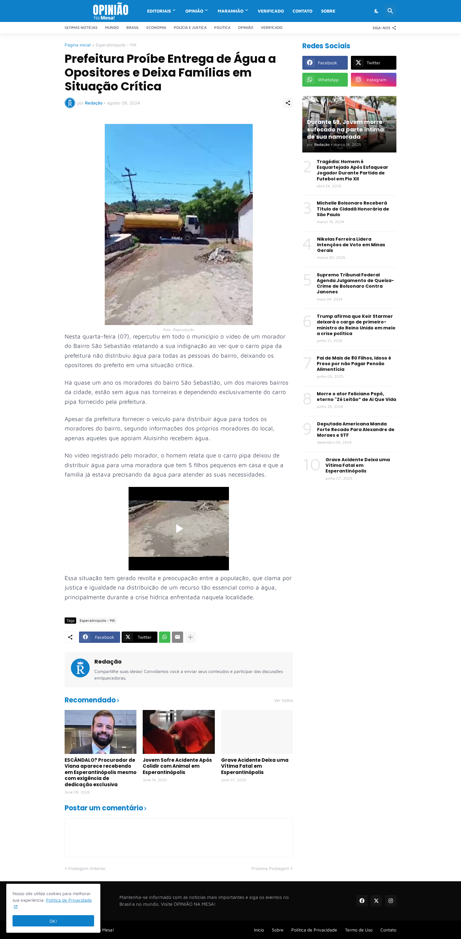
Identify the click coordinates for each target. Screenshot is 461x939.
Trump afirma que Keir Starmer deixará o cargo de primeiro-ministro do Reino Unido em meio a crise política (356, 324)
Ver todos (283, 700)
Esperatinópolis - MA (116, 45)
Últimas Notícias (81, 27)
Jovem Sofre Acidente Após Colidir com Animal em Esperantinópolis (177, 766)
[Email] (177, 637)
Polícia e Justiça (190, 27)
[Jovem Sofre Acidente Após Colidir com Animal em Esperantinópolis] (179, 732)
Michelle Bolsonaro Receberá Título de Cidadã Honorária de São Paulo (353, 208)
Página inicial (78, 45)
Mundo (112, 27)
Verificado (271, 10)
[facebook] (362, 900)
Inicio (259, 929)
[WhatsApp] (164, 637)
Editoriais (159, 10)
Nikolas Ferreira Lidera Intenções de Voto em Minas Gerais (351, 244)
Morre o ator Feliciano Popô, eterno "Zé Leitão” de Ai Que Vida (356, 396)
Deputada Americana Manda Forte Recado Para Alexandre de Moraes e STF (356, 429)
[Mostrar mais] (190, 637)
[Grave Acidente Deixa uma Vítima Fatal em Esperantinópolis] (257, 732)
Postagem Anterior (87, 868)
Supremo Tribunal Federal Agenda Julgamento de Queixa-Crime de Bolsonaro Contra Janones (355, 283)
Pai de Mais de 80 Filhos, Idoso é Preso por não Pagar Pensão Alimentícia (354, 363)
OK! (53, 921)
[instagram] (390, 900)
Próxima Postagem (270, 868)
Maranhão (230, 10)
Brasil (132, 27)
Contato (302, 10)
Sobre (328, 10)
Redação (108, 661)
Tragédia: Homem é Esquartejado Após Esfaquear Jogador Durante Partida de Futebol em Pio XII (352, 170)
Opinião (194, 10)
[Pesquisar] (390, 11)
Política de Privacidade (314, 929)
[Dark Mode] (376, 11)
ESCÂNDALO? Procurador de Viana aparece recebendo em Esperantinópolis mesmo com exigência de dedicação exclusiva (100, 772)
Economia (156, 27)
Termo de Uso (359, 929)
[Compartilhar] (288, 103)
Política (222, 27)
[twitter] (376, 900)
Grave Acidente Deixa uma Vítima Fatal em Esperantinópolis (255, 766)
